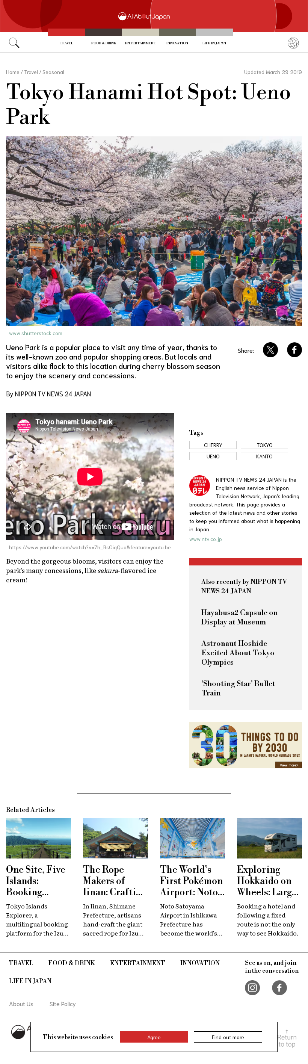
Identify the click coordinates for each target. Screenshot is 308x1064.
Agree (154, 1037)
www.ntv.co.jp (205, 538)
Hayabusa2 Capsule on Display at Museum (239, 617)
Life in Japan (214, 43)
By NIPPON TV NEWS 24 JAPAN (48, 393)
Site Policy (63, 1003)
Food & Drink (103, 43)
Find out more (228, 1037)
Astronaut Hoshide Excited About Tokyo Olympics (238, 653)
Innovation (177, 43)
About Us (21, 1003)
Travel (66, 43)
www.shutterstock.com (35, 332)
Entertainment (140, 43)
